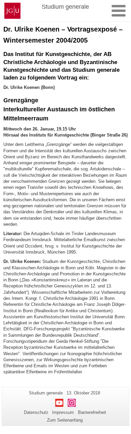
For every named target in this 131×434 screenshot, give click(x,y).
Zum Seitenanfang (65, 420)
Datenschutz (36, 412)
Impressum (63, 412)
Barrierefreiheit (92, 412)
